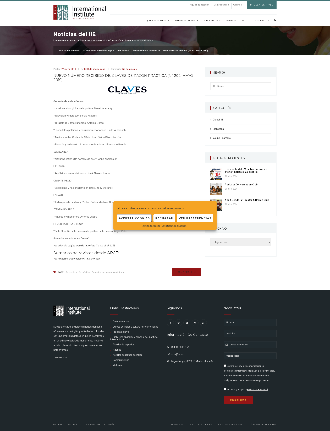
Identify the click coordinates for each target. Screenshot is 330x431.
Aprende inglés (185, 20)
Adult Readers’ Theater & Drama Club (247, 200)
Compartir (185, 272)
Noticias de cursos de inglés (127, 354)
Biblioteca (211, 20)
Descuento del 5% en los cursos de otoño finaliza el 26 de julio (246, 170)
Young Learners (222, 138)
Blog (245, 20)
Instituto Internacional (95, 69)
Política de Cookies (201, 424)
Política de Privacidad (257, 389)
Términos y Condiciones (263, 424)
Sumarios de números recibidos (108, 272)
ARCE (112, 252)
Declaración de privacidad (174, 226)
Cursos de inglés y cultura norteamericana (135, 326)
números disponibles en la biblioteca (79, 258)
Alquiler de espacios (200, 5)
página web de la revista (81, 245)
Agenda (231, 20)
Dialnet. (85, 238)
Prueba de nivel (121, 331)
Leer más (58, 358)
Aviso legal (177, 424)
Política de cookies (151, 226)
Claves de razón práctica (77, 272)
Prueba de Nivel (261, 5)
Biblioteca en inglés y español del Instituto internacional (134, 338)
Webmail (237, 5)
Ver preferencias (195, 218)
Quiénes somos (156, 20)
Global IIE (218, 119)
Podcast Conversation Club (241, 184)
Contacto (262, 20)
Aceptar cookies (134, 218)
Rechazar (164, 218)
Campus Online (221, 5)
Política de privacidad (230, 424)
